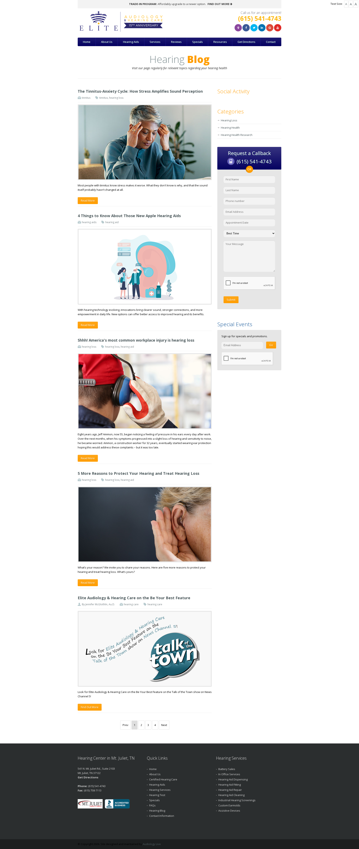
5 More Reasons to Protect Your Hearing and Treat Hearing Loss (138, 473)
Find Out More (89, 707)
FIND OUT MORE (219, 4)
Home (86, 42)
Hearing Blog (157, 810)
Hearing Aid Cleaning (231, 795)
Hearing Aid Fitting (229, 784)
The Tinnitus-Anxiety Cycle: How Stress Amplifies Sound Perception (140, 91)
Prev (125, 725)
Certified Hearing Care (163, 779)
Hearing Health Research (236, 135)
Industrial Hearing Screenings (237, 800)
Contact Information (161, 816)
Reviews (176, 42)
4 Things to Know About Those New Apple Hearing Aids (129, 215)
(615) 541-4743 (259, 18)
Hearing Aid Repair (230, 790)
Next (164, 725)
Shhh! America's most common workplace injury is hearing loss (136, 340)
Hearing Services (160, 790)
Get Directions (246, 42)
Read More (88, 200)
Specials (197, 42)
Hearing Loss (229, 120)
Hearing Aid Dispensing (233, 779)
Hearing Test (157, 795)
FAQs (152, 805)
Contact (270, 42)
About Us (106, 42)
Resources (220, 42)
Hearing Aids (131, 42)
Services (155, 42)
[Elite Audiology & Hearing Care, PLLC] (139, 21)
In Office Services (229, 774)
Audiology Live (152, 844)
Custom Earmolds (229, 805)
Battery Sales (226, 769)
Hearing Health (230, 127)
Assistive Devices (229, 810)
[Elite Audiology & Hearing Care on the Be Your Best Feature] (145, 649)
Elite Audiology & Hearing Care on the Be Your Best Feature (134, 597)
